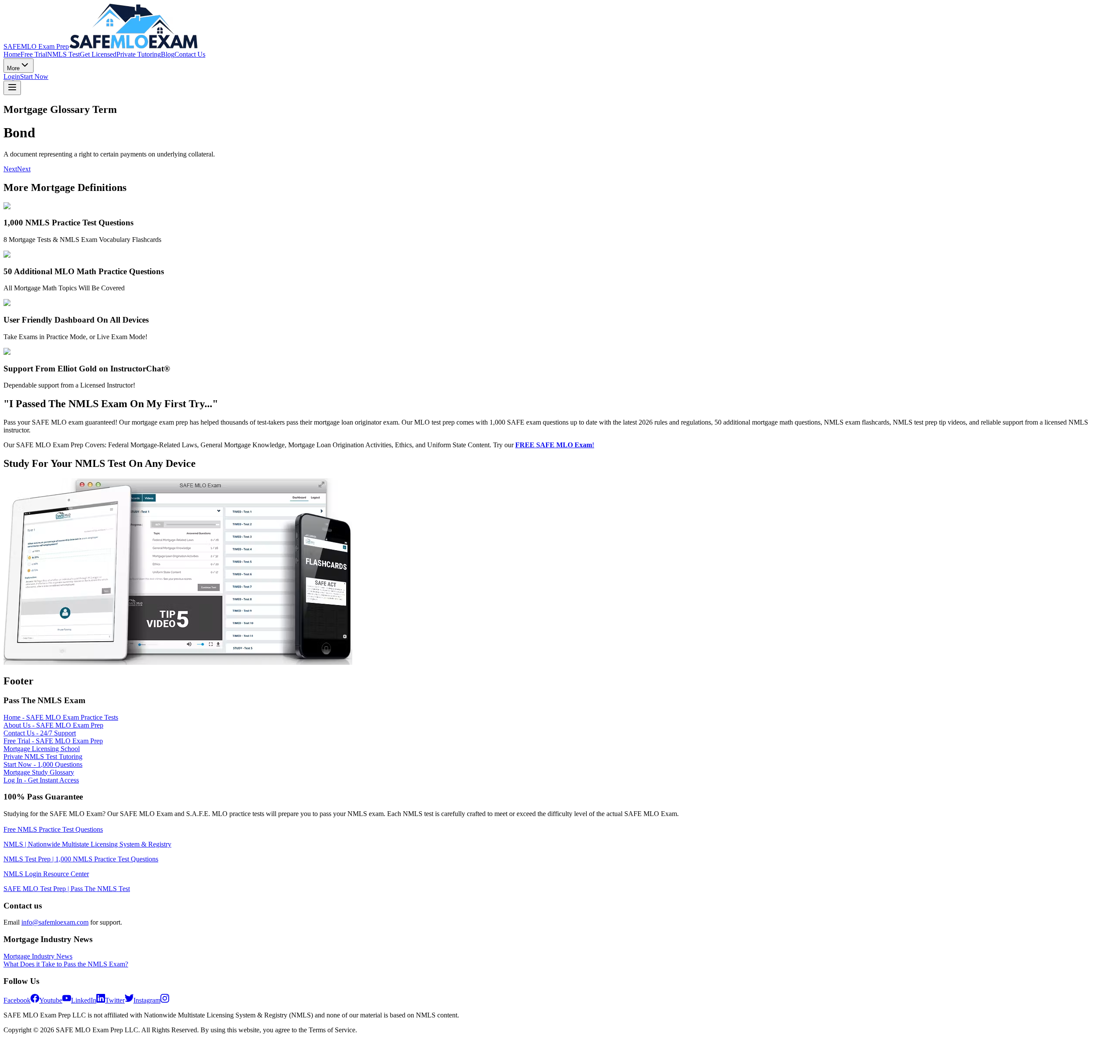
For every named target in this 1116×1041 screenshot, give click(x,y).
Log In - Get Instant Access (41, 780)
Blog (167, 54)
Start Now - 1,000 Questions (42, 764)
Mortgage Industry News (37, 956)
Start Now (34, 76)
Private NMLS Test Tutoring (42, 756)
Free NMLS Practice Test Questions (53, 829)
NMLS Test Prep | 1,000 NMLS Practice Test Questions (80, 859)
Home (11, 54)
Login (11, 76)
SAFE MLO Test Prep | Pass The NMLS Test (66, 888)
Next (10, 169)
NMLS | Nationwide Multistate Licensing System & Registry (87, 844)
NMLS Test (63, 54)
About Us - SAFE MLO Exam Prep (53, 725)
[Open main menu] (12, 88)
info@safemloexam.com (54, 922)
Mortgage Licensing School (41, 748)
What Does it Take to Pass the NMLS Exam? (65, 964)
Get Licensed (98, 54)
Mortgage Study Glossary (38, 772)
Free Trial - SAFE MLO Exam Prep (53, 741)
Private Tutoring (138, 54)
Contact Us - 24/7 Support (39, 733)
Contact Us (189, 54)
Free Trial (33, 54)
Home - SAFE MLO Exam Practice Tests (60, 717)
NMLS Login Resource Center (46, 874)
